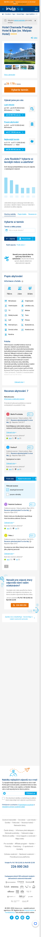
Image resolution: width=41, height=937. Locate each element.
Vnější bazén (29, 301)
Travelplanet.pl (10, 912)
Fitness (27, 320)
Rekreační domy (20, 825)
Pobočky (8, 846)
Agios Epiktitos (30, 14)
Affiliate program (21, 844)
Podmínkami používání (26, 805)
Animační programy (13, 325)
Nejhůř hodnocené (24, 479)
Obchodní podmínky (12, 833)
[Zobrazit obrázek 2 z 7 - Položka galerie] (16, 67)
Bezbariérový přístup (30, 325)
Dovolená (8, 14)
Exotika (8, 823)
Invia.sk (26, 910)
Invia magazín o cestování (26, 836)
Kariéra (32, 844)
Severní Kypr (20, 14)
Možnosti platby (9, 836)
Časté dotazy (9, 830)
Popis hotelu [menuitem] (22, 214)
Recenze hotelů (27, 823)
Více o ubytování (9, 75)
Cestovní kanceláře (9, 820)
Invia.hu (31, 910)
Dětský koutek (13, 315)
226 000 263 (19, 866)
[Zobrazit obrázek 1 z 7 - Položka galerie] (8, 67)
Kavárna (11, 334)
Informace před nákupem (25, 830)
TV (9, 310)
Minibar (27, 310)
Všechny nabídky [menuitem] (10, 214)
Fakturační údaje (27, 833)
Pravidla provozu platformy (20, 857)
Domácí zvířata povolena (13, 329)
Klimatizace (12, 301)
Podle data (10, 479)
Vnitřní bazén (12, 306)
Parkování (16, 823)
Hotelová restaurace (30, 329)
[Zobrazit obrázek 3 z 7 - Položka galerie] (23, 67)
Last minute (9, 105)
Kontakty (20, 849)
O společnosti (28, 846)
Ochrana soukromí (11, 854)
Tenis (27, 315)
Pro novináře (8, 844)
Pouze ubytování (11, 122)
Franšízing (17, 846)
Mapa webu (19, 839)
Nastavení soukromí (26, 854)
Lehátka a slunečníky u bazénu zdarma (30, 306)
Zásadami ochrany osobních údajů (13, 807)
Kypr (14, 14)
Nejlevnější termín (11, 139)
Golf (9, 320)
